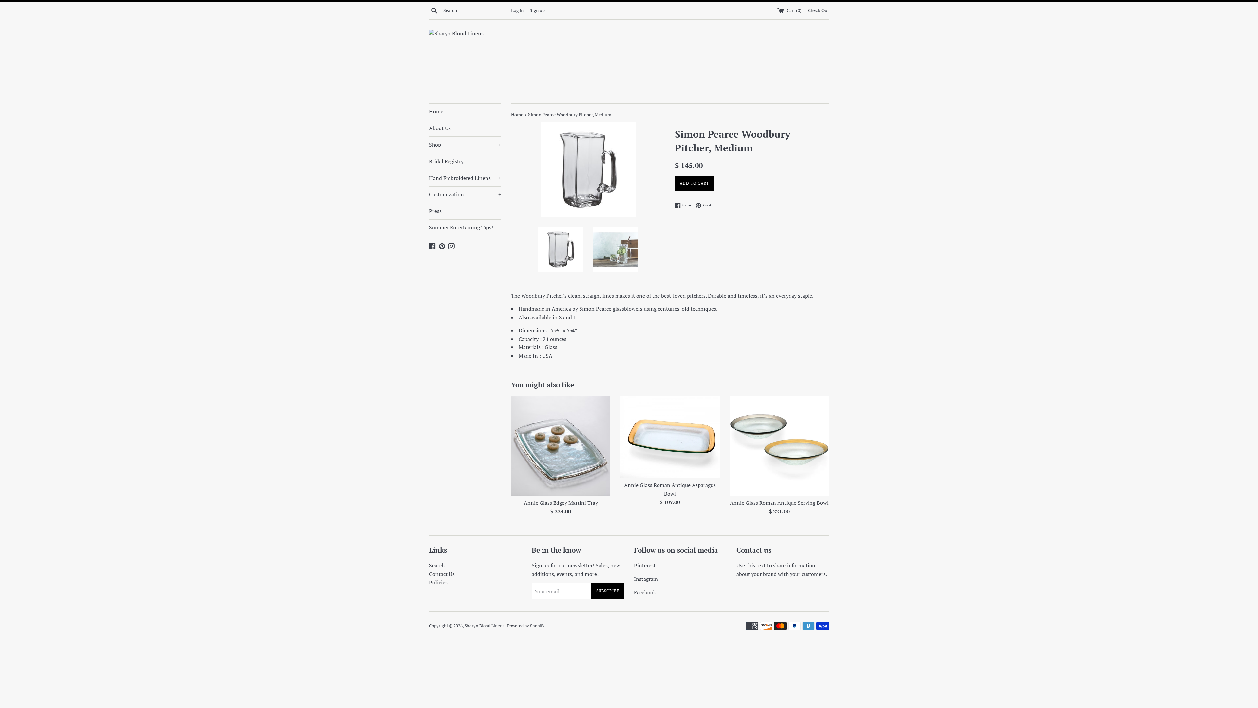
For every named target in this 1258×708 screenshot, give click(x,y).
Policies (438, 582)
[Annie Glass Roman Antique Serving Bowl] (779, 446)
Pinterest (645, 565)
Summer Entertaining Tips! (461, 227)
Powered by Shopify (525, 626)
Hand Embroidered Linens (465, 178)
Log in (517, 10)
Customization (465, 194)
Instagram (646, 578)
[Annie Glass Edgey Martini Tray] (560, 446)
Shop (465, 144)
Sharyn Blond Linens (485, 626)
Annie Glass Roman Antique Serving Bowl (779, 502)
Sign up (537, 10)
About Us (440, 128)
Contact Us (442, 574)
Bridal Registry (446, 161)
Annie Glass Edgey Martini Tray (561, 502)
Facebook (645, 592)
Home (436, 111)
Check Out (818, 10)
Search (437, 565)
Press (435, 211)
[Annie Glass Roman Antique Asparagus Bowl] (669, 437)
